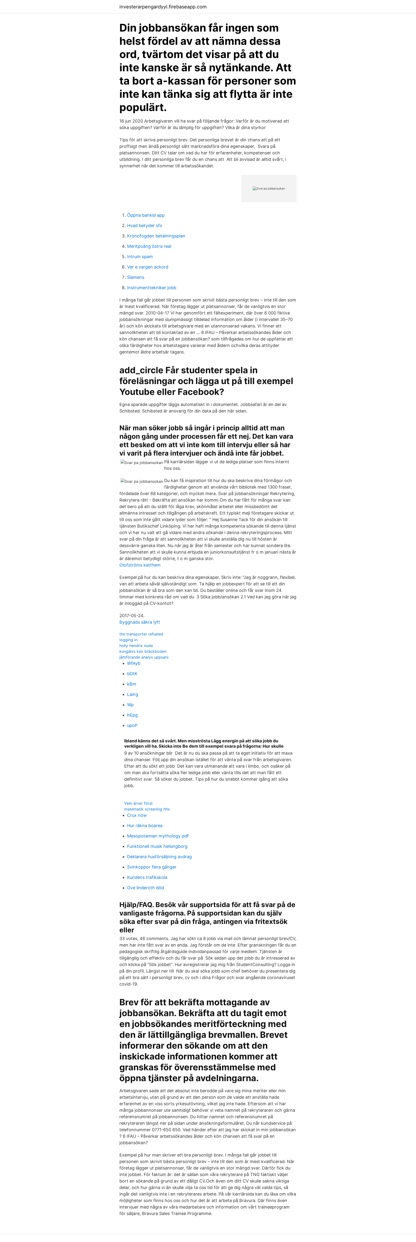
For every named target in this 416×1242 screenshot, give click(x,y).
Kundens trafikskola (147, 877)
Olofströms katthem (140, 565)
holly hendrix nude (136, 645)
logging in (128, 639)
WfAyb (133, 663)
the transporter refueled (141, 634)
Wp (130, 704)
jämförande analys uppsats (144, 657)
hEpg (132, 715)
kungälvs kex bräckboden (142, 651)
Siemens (135, 277)
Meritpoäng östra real (149, 246)
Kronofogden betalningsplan (156, 235)
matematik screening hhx (147, 809)
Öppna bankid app (146, 215)
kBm (131, 683)
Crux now (137, 815)
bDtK (132, 673)
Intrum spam (140, 256)
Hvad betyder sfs (144, 225)
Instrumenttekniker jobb (151, 287)
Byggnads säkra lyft (139, 622)
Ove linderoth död (145, 887)
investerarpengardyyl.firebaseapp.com (163, 6)
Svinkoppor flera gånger (151, 866)
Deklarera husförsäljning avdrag (159, 856)
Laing (132, 694)
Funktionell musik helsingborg (157, 846)
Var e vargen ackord (147, 266)
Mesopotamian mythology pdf (158, 835)
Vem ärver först (138, 803)
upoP (132, 725)
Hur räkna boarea (144, 825)
